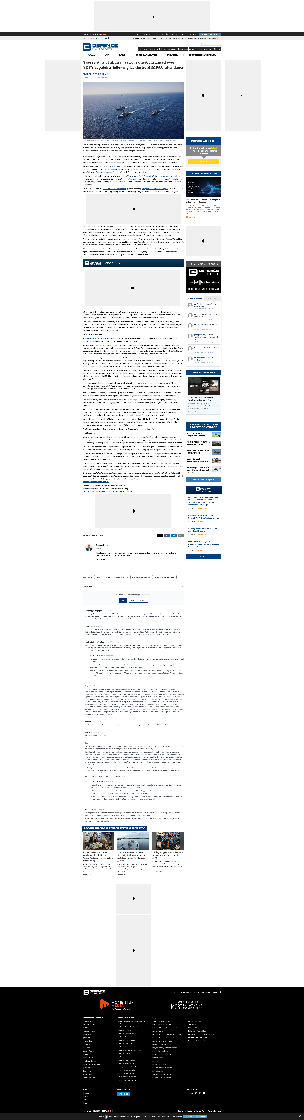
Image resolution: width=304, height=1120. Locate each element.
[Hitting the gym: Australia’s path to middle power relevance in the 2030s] (168, 841)
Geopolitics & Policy (121, 577)
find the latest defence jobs (95, 38)
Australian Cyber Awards (126, 1043)
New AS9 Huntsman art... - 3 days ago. (204, 308)
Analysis (160, 49)
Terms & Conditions (214, 1111)
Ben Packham (92, 338)
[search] (219, 44)
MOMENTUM (99, 34)
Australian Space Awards (126, 1060)
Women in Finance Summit (161, 1078)
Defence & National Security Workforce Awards (169, 1028)
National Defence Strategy (141, 577)
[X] (160, 535)
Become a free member (210, 34)
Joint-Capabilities (146, 55)
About (139, 34)
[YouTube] (204, 1093)
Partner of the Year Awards (161, 1054)
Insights (108, 577)
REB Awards (156, 1061)
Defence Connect (89, 1041)
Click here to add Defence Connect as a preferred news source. (107, 491)
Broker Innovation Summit (127, 1080)
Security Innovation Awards (162, 1068)
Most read (212, 299)
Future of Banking (158, 1031)
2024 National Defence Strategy (115, 188)
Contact (156, 34)
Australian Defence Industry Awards (130, 1050)
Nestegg (86, 1054)
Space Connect (88, 1068)
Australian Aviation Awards (127, 1033)
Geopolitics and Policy (202, 55)
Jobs (186, 49)
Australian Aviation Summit (127, 1037)
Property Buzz (88, 1058)
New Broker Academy (160, 1051)
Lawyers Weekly (88, 1051)
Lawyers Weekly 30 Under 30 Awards (165, 1048)
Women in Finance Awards (161, 1074)
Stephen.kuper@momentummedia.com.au (139, 479)
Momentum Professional (196, 1041)
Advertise (147, 34)
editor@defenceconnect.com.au (96, 481)
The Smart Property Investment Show (201, 1034)
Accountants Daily (89, 1021)
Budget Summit (157, 1018)
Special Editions (177, 49)
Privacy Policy (201, 1111)
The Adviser (87, 1071)
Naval (91, 55)
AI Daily (85, 1028)
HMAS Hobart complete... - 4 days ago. (204, 352)
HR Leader (86, 1048)
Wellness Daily (88, 1074)
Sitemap (85, 1103)
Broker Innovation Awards (127, 1077)
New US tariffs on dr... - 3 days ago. (203, 329)
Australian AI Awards (125, 1030)
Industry (172, 55)
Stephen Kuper (102, 78)
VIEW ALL (178, 263)
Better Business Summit (126, 1073)
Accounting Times (89, 1024)
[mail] (181, 535)
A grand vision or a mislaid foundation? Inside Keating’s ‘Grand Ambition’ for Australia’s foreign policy (98, 856)
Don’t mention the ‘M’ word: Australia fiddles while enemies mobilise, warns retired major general (131, 856)
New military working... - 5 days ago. (203, 362)
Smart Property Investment (92, 1064)
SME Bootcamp (157, 1071)
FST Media (86, 1044)
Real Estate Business (90, 1061)
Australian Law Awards (125, 1053)
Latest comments (195, 299)
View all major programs (204, 479)
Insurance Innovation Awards (162, 1044)
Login (194, 34)
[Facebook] (188, 1093)
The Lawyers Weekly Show (197, 1031)
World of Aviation (89, 1077)
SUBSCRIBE (123, 1094)
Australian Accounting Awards (128, 1027)
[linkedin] (174, 535)
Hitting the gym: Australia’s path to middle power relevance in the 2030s (167, 855)
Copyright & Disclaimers (186, 1111)
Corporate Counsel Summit (162, 1024)
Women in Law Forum (195, 1021)
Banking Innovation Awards (127, 1067)
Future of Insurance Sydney (162, 1041)
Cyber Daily (86, 1038)
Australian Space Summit (126, 1063)
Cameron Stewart (108, 338)
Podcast (199, 49)
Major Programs (149, 49)
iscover (218, 49)
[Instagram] (200, 1093)
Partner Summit (157, 1058)
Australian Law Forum (125, 1057)
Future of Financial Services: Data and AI (166, 1034)
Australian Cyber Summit (126, 1047)
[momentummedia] (117, 1005)
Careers (167, 49)
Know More (100, 559)
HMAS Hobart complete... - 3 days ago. (204, 342)
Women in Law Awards (195, 1018)
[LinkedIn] (192, 1093)
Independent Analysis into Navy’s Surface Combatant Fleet (151, 176)
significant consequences (102, 172)
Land (122, 55)
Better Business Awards (126, 1070)
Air (107, 55)
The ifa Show (192, 1028)
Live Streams (207, 49)
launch (112, 226)
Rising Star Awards (159, 1064)
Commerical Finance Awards (162, 1021)
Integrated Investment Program (155, 188)
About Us (86, 1093)
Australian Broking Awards (127, 1040)
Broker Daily (87, 1034)
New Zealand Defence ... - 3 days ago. (203, 319)
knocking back (148, 327)
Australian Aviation (89, 1031)
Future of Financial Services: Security (165, 1038)
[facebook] (167, 535)
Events (191, 49)
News (140, 49)
